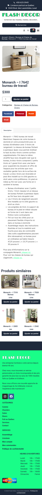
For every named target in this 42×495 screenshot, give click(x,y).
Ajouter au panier (21, 99)
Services (5, 422)
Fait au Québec (8, 419)
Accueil (5, 37)
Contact (5, 426)
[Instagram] (5, 396)
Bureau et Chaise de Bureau (17, 38)
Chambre (6, 410)
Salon (4, 413)
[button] (38, 30)
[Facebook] (11, 396)
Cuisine (5, 407)
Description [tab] (8, 130)
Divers (11, 37)
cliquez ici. (26, 252)
